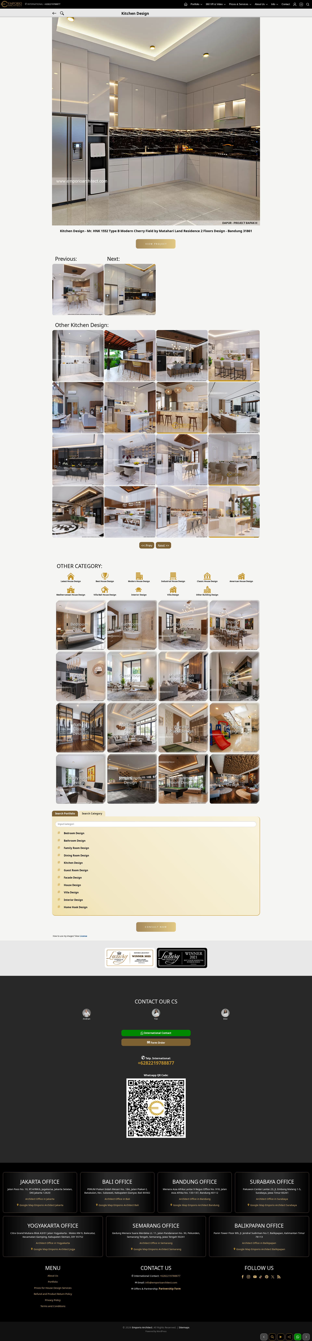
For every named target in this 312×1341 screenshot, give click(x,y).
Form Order (156, 1042)
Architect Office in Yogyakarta (53, 1243)
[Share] (289, 1337)
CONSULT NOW (156, 926)
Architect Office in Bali (117, 1198)
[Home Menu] (185, 4)
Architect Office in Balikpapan (259, 1243)
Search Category (92, 813)
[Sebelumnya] (263, 1337)
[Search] (308, 4)
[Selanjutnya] (306, 1337)
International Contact (157, 1033)
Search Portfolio (65, 813)
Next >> (163, 545)
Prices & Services (239, 4)
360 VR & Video (214, 4)
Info (273, 4)
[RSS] (278, 1277)
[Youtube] (255, 1277)
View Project (155, 243)
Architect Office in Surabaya (272, 1198)
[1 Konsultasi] (297, 1337)
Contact (286, 4)
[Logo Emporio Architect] (11, 4)
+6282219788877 (52, 4)
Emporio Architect (142, 1327)
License (83, 936)
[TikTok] (261, 1277)
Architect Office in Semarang (156, 1243)
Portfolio (195, 4)
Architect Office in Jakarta (39, 1198)
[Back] (54, 13)
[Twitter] (273, 1278)
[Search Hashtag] (62, 13)
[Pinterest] (267, 1277)
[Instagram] (249, 1277)
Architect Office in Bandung (194, 1198)
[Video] (280, 1337)
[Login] (295, 4)
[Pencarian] (272, 1337)
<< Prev (146, 545)
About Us (260, 4)
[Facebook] (243, 1277)
